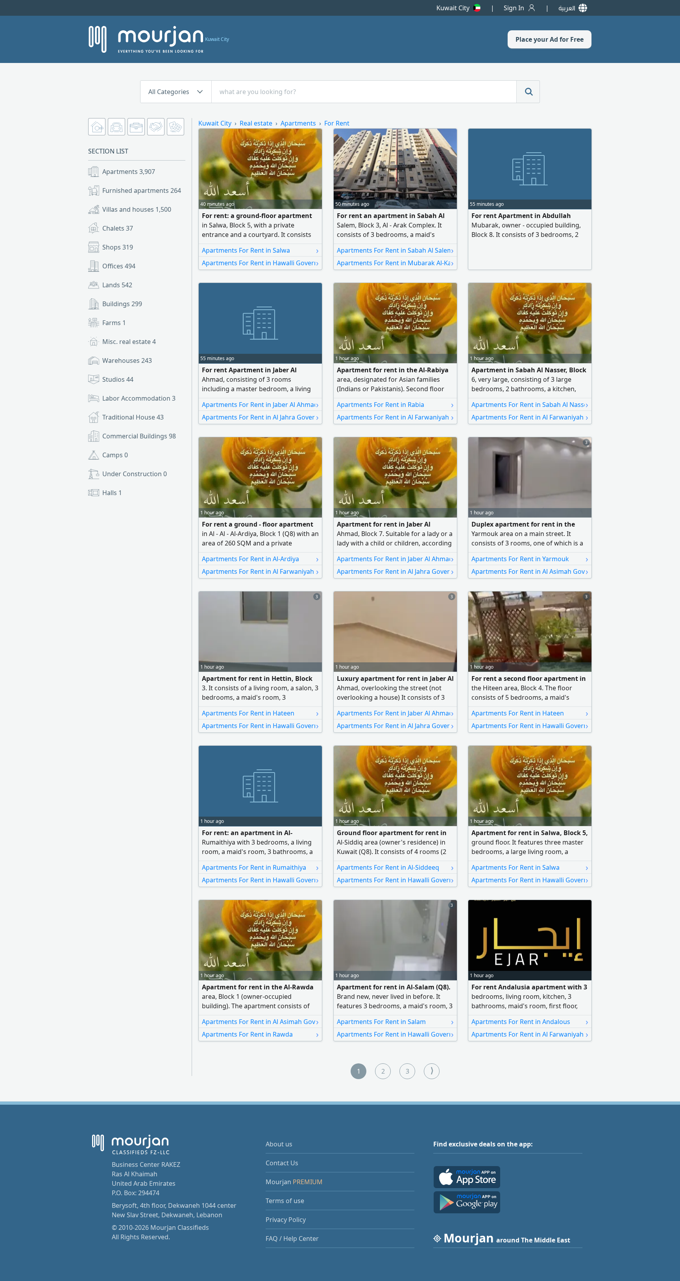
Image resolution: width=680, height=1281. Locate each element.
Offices (118, 266)
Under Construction (134, 474)
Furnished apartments (141, 190)
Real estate (256, 123)
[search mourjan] (528, 91)
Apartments (128, 171)
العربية (566, 8)
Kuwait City (452, 8)
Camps (115, 455)
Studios (117, 379)
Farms (114, 322)
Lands (117, 285)
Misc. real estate (129, 341)
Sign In (514, 8)
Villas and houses (136, 209)
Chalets (117, 228)
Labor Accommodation (139, 398)
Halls (112, 492)
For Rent (336, 123)
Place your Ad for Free (550, 39)
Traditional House (133, 417)
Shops (117, 247)
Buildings (122, 303)
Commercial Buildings (139, 436)
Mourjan (294, 1181)
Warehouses (127, 360)
